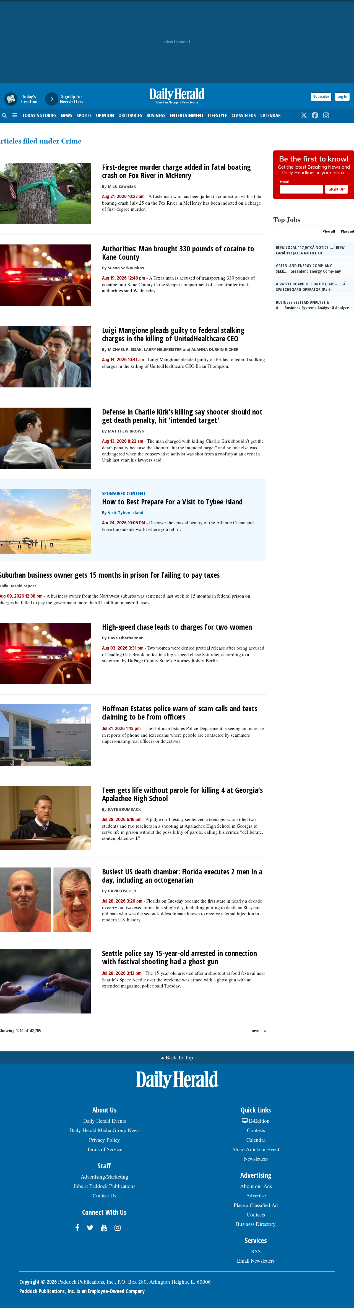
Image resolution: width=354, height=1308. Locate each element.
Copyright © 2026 (38, 1281)
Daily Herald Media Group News (104, 1130)
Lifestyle (217, 115)
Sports (84, 115)
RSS (256, 1251)
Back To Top (179, 1057)
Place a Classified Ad (256, 1205)
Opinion (105, 115)
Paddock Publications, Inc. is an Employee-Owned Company (82, 1291)
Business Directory (256, 1223)
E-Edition (259, 1120)
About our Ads (256, 1185)
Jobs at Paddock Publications (104, 1185)
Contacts (256, 1214)
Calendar (270, 115)
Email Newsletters (256, 1260)
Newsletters (256, 1158)
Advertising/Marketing (104, 1176)
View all (328, 231)
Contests (256, 1130)
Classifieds (243, 115)
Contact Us (104, 1195)
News (66, 115)
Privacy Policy (104, 1139)
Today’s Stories (39, 115)
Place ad (347, 231)
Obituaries (130, 115)
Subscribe (321, 96)
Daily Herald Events (104, 1120)
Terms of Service (104, 1149)
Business (156, 115)
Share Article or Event (256, 1149)
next (256, 1031)
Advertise (256, 1195)
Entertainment (187, 115)
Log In (342, 96)
